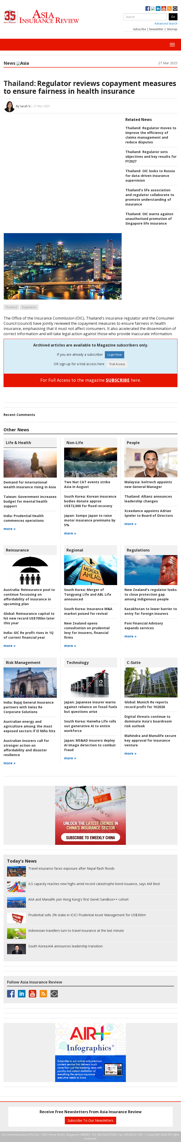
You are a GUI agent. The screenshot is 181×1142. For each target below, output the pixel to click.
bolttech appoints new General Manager (148, 484)
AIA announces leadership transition (65, 946)
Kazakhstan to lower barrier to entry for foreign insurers (150, 611)
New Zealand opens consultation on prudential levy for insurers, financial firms (87, 630)
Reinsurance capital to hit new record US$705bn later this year (29, 618)
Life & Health (18, 442)
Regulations (138, 550)
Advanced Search (165, 23)
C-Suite (134, 662)
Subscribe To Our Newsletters (90, 1120)
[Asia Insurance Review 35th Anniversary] (51, 16)
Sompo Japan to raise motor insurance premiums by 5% (89, 520)
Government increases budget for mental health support (30, 501)
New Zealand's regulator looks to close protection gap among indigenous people (150, 594)
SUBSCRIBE (118, 380)
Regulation (29, 307)
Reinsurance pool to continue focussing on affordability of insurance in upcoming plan (29, 596)
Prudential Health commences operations (24, 518)
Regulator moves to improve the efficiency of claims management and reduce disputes (150, 135)
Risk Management (23, 662)
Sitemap (172, 29)
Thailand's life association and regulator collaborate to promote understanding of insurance (149, 197)
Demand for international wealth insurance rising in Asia (30, 484)
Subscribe (139, 29)
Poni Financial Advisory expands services (143, 625)
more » (10, 528)
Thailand (11, 307)
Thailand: (20, 83)
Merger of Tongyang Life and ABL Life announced (87, 594)
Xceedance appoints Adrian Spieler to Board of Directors (148, 513)
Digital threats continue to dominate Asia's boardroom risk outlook (148, 721)
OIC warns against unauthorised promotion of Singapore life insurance (149, 219)
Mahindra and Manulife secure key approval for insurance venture (150, 740)
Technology (77, 662)
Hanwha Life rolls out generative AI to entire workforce (90, 726)
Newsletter (156, 29)
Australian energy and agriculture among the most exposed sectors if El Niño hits (29, 726)
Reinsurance (17, 550)
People (133, 442)
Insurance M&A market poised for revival (88, 611)
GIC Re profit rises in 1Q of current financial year (28, 635)
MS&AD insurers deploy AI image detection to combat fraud (90, 745)
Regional (74, 550)
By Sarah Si (23, 106)
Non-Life (74, 442)
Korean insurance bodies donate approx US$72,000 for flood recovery (90, 501)
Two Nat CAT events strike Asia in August (87, 484)
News (9, 63)
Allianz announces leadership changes (148, 498)
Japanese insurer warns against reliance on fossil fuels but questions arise (90, 707)
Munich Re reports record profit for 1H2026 (146, 704)
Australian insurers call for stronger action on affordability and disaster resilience (26, 747)
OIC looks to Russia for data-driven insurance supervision (150, 176)
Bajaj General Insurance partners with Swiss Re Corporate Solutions (29, 707)
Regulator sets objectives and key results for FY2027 (151, 156)
